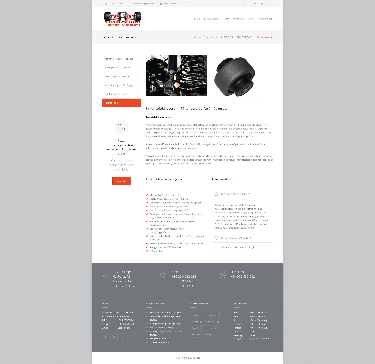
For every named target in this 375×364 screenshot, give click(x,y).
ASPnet (196, 357)
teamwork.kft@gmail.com (143, 3)
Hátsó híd (196, 335)
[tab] (242, 194)
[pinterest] (262, 3)
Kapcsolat (238, 18)
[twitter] (255, 3)
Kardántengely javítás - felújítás (119, 85)
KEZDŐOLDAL (227, 37)
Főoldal (196, 18)
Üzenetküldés (124, 327)
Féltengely (196, 315)
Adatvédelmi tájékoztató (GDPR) (117, 312)
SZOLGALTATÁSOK (245, 37)
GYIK (226, 18)
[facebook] (248, 3)
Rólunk (251, 18)
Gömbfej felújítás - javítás (117, 94)
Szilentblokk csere (113, 102)
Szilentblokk (210, 328)
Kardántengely (212, 321)
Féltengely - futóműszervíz (121, 24)
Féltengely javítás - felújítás (117, 67)
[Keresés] (269, 3)
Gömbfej (196, 328)
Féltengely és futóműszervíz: (207, 37)
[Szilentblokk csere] (176, 75)
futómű (208, 335)
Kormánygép (212, 315)
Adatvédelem (266, 18)
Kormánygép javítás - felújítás (119, 58)
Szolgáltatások (212, 18)
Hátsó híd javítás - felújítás (117, 76)
